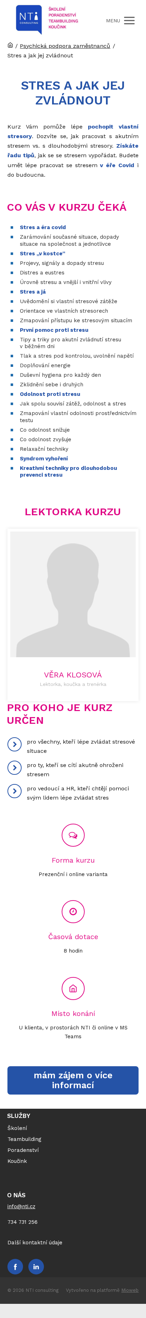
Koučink (17, 1161)
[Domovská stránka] (10, 45)
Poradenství (23, 1150)
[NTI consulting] (46, 20)
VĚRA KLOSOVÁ (73, 674)
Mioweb (130, 1290)
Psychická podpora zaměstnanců (65, 45)
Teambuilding (24, 1139)
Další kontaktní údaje (34, 1242)
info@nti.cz (21, 1206)
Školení (17, 1128)
